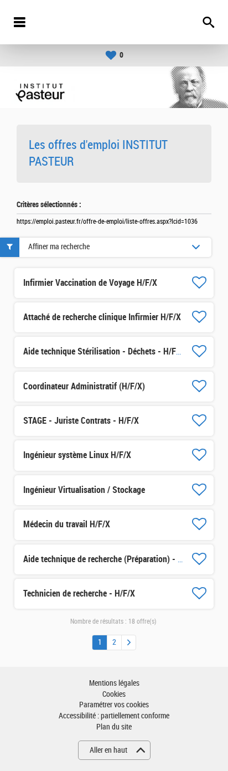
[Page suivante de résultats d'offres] (129, 642)
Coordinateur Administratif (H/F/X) (84, 386)
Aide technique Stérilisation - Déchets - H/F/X (103, 351)
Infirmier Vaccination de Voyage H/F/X (90, 282)
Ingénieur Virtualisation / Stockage (84, 490)
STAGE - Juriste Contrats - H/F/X (81, 420)
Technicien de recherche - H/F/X (79, 593)
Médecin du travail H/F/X (66, 524)
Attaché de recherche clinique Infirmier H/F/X (102, 317)
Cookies (114, 694)
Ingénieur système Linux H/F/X (77, 455)
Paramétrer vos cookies (114, 705)
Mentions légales (114, 683)
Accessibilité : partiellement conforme (114, 716)
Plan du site (114, 727)
